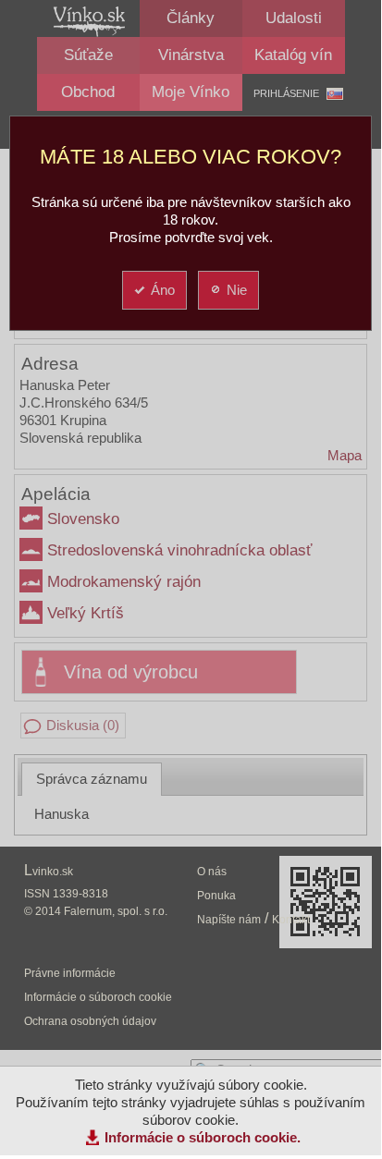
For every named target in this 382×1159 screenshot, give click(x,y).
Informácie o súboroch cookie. (203, 1137)
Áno (163, 290)
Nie (237, 290)
